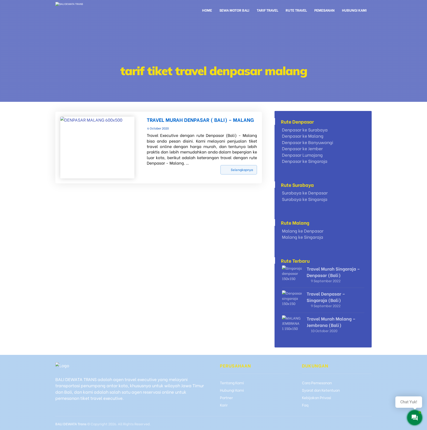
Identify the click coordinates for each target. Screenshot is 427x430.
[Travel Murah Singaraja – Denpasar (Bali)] (292, 275)
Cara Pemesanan (317, 382)
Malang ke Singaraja (302, 237)
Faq (305, 405)
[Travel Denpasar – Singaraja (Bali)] (292, 300)
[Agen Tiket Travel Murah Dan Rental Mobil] (82, 9)
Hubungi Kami (232, 390)
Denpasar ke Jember (302, 148)
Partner (226, 397)
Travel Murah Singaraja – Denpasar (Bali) (333, 271)
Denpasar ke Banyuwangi (307, 142)
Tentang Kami (232, 382)
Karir (224, 405)
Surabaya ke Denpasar (305, 193)
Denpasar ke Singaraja (304, 161)
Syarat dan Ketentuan (321, 390)
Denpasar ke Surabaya (305, 130)
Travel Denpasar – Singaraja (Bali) (326, 296)
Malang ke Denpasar (302, 231)
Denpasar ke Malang (302, 136)
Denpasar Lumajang (302, 155)
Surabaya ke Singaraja (304, 199)
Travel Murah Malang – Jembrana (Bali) (331, 321)
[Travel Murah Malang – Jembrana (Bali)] (292, 325)
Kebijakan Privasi (316, 397)
